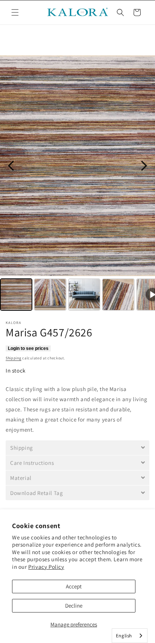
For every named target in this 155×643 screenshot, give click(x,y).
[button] (15, 12)
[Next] (144, 165)
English (124, 635)
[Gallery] (77, 184)
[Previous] (11, 165)
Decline (73, 605)
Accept (74, 586)
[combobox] (129, 635)
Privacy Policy (46, 566)
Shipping (13, 358)
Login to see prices (28, 348)
